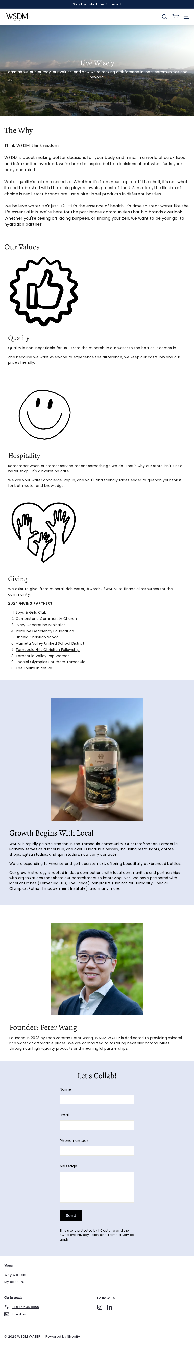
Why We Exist (15, 1274)
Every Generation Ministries (40, 624)
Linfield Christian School (38, 637)
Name (65, 1089)
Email (65, 1114)
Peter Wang (82, 1037)
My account (14, 1281)
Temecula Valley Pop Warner (42, 655)
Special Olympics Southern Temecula (50, 661)
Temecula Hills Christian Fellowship (48, 649)
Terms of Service (121, 1235)
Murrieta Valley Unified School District (50, 643)
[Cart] (175, 16)
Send (71, 1215)
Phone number (74, 1140)
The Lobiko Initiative (34, 668)
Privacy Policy (88, 1235)
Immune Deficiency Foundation (45, 631)
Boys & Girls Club (31, 612)
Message (68, 1166)
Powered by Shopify (62, 1336)
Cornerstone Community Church (46, 618)
